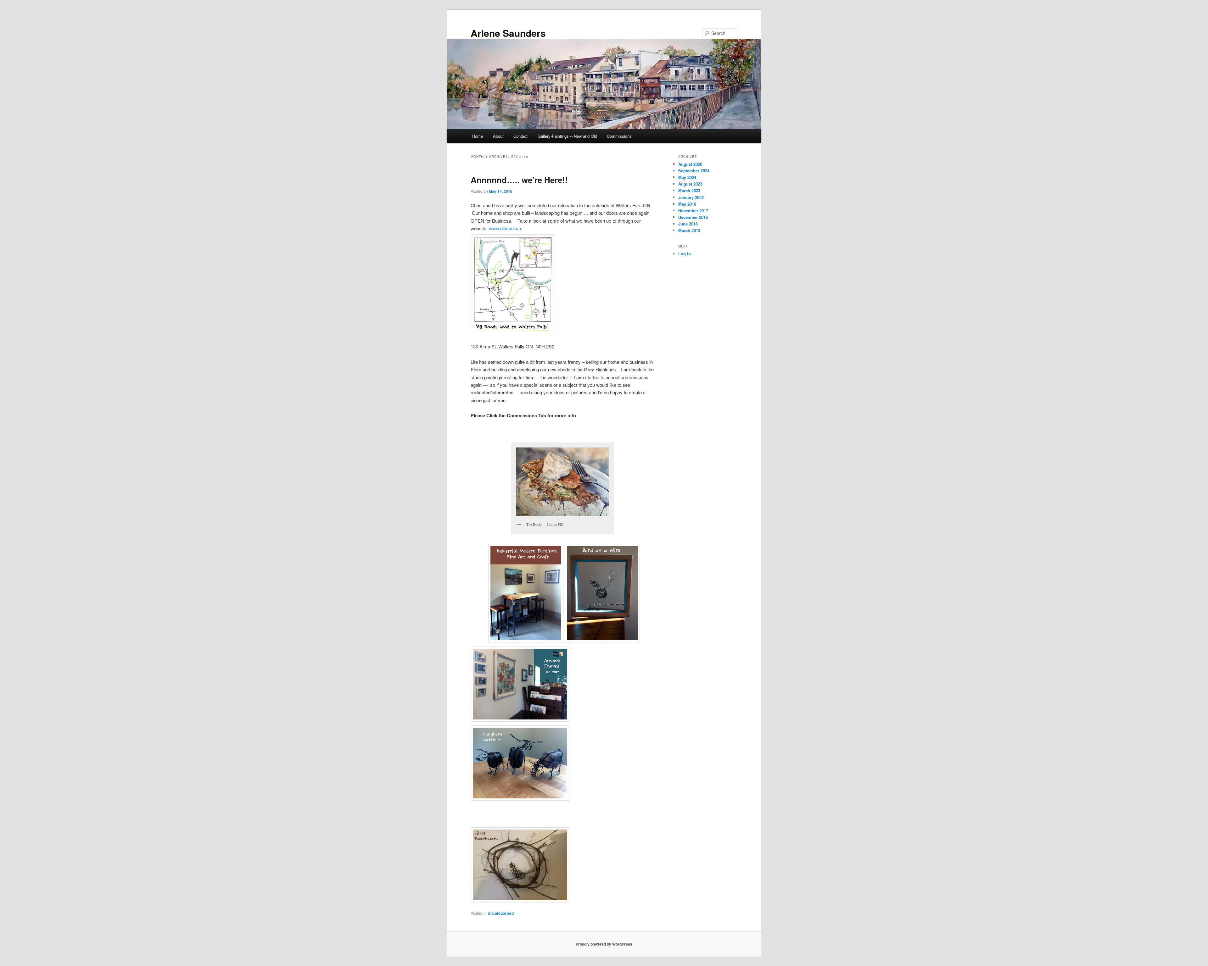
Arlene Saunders (508, 33)
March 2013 (689, 230)
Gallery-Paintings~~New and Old (567, 136)
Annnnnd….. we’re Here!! (519, 180)
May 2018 (687, 204)
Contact (520, 136)
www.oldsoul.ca (504, 228)
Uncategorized (501, 913)
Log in (684, 254)
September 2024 (693, 171)
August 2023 (690, 184)
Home (477, 136)
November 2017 (693, 211)
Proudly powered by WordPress (604, 944)
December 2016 (693, 217)
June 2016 (688, 224)
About (498, 136)
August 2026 (690, 164)
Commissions (619, 136)
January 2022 (691, 197)
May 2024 (687, 177)
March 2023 (689, 190)
